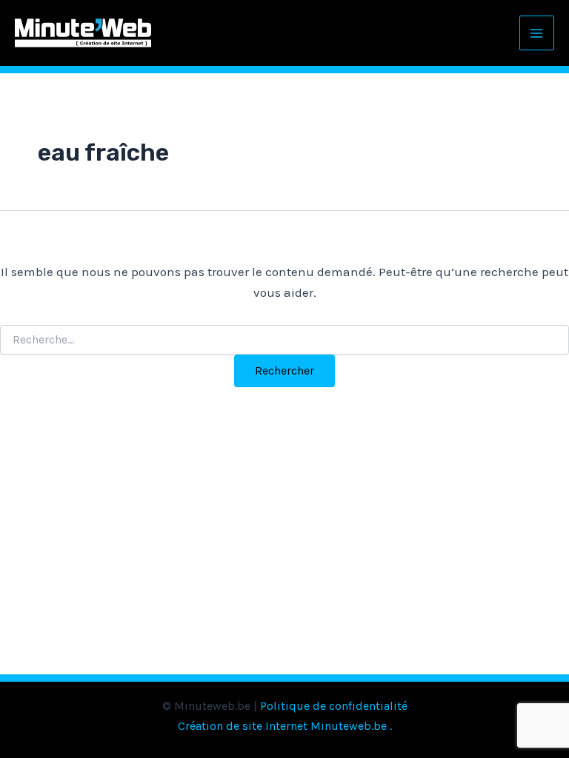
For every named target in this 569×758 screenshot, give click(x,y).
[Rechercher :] (284, 340)
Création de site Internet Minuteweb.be (282, 726)
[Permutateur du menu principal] (537, 33)
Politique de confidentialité (333, 706)
